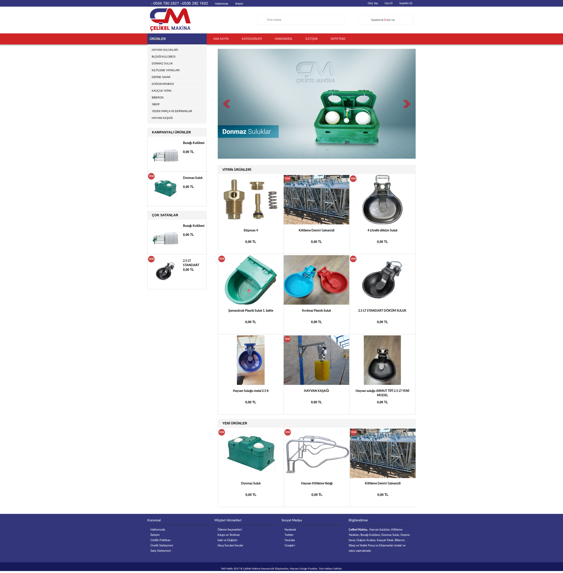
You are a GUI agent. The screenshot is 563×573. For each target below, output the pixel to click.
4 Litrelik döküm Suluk (382, 230)
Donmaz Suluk (251, 483)
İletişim (239, 3)
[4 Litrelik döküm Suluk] (382, 223)
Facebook (290, 529)
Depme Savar (161, 77)
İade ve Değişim (228, 540)
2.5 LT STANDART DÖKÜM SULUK (382, 310)
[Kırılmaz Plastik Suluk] (317, 303)
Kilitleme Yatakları (166, 70)
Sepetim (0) (405, 3)
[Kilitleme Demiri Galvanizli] (317, 223)
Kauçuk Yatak (162, 90)
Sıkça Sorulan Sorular (230, 545)
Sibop (156, 104)
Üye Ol (388, 3)
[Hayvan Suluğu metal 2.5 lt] (251, 384)
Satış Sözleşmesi (160, 550)
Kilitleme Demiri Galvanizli (317, 230)
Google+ (290, 545)
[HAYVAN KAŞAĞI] (317, 384)
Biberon (158, 97)
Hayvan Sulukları (165, 49)
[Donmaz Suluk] (251, 453)
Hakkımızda (221, 3)
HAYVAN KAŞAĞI (316, 391)
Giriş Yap (373, 3)
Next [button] (412, 423)
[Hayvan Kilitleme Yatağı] (317, 453)
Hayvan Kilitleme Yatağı (317, 483)
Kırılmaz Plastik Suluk (316, 310)
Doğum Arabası (163, 83)
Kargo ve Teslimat (229, 535)
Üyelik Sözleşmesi (161, 545)
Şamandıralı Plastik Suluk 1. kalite (250, 310)
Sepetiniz (338, 38)
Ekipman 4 (251, 230)
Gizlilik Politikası (160, 540)
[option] (251, 467)
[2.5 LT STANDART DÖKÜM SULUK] (382, 303)
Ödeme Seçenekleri (230, 529)
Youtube (290, 540)
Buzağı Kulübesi (163, 56)
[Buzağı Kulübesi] (165, 164)
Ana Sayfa (221, 38)
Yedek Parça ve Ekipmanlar (172, 111)
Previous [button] (408, 423)
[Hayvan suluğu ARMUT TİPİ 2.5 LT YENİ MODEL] (382, 384)
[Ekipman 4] (251, 223)
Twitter (289, 535)
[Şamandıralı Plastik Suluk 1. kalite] (251, 303)
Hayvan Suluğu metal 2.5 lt (251, 391)
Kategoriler (252, 38)
